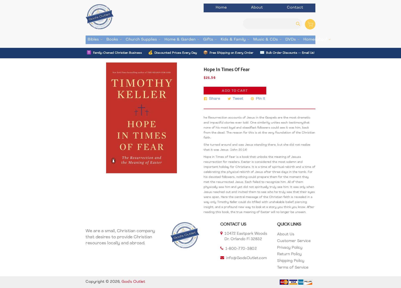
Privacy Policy (289, 248)
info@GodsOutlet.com (246, 258)
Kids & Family (236, 40)
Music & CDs (268, 40)
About (257, 8)
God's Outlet (133, 282)
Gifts (211, 40)
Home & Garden (183, 40)
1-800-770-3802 (241, 249)
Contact (295, 8)
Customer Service (294, 241)
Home (221, 8)
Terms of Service (292, 268)
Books (115, 40)
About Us (285, 234)
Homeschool (317, 40)
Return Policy (289, 254)
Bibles (96, 40)
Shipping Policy (291, 261)
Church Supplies (144, 40)
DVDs (293, 40)
